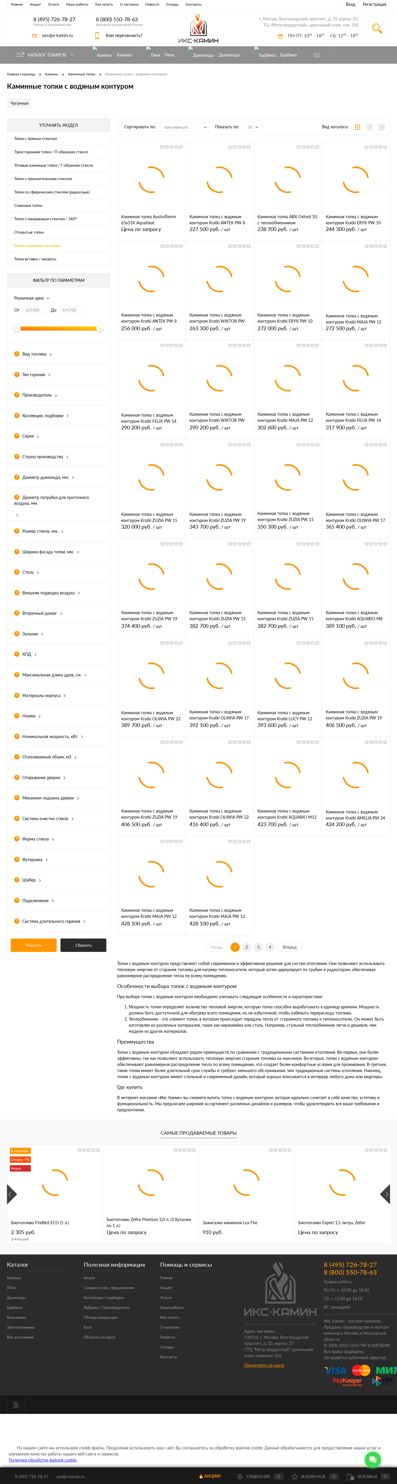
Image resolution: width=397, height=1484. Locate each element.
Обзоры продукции (100, 1317)
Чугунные (19, 103)
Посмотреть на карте (264, 1365)
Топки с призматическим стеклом (43, 178)
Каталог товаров (47, 54)
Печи (11, 1287)
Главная (17, 4)
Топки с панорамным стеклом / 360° (45, 218)
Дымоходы (16, 1297)
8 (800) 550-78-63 (117, 19)
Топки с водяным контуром (37, 245)
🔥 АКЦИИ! (210, 1476)
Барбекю (14, 1307)
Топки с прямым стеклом (35, 138)
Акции (89, 1277)
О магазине (129, 4)
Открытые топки (29, 232)
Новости (152, 4)
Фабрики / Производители (107, 1307)
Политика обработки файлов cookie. (43, 1460)
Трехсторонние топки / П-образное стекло (51, 152)
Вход (350, 4)
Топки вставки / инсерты (35, 259)
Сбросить (83, 945)
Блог (88, 1327)
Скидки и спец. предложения (109, 1287)
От (16, 310)
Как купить (104, 4)
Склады (172, 4)
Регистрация (374, 4)
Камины (14, 1277)
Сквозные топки (28, 205)
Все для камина (20, 1337)
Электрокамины (21, 1327)
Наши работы (77, 4)
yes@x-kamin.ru (57, 35)
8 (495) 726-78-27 (54, 19)
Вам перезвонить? (124, 35)
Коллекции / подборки (104, 1297)
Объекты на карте (99, 1337)
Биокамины (16, 1317)
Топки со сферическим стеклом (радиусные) (52, 192)
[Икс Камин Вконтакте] (16, 1405)
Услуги (53, 4)
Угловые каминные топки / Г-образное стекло (53, 165)
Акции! (35, 4)
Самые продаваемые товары (199, 1132)
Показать (34, 945)
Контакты (194, 4)
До (53, 310)
